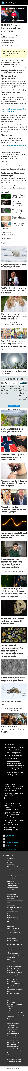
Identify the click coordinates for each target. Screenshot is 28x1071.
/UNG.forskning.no (12, 842)
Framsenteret (10, 881)
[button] (2, 383)
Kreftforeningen (11, 905)
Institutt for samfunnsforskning (15, 900)
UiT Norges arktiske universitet (14, 1035)
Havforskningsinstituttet (13, 887)
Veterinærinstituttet (11, 1057)
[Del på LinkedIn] (7, 238)
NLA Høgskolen (10, 926)
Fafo (8, 873)
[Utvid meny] (26, 2)
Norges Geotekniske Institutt (14, 966)
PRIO (8, 1000)
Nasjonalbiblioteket (11, 938)
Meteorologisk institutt (12, 911)
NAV (8, 913)
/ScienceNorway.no (12, 845)
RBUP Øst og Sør (11, 1002)
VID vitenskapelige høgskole (14, 1059)
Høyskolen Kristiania (12, 898)
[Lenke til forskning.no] (12, 2)
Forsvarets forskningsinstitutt (14, 879)
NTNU (8, 936)
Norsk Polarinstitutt (11, 977)
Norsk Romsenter (11, 981)
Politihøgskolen (10, 998)
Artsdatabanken (11, 864)
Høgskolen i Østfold (12, 892)
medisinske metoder (8, 234)
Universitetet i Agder (12, 1038)
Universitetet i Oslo (11, 1044)
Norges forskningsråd (12, 970)
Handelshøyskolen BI (12, 885)
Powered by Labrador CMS (14, 1068)
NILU (8, 921)
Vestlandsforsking (11, 1055)
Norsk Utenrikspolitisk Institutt (14, 983)
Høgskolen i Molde (11, 890)
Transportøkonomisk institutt (14, 1033)
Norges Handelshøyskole (13, 968)
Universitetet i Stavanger (13, 1046)
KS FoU (8, 903)
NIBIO (8, 915)
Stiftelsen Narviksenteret (13, 1023)
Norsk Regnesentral (12, 979)
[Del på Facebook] (2, 238)
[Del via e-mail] (10, 238)
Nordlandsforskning (12, 964)
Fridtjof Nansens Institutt (13, 883)
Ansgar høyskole (11, 858)
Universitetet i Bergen (12, 1040)
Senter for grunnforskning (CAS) (15, 1013)
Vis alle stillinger (14, 405)
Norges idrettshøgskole (12, 975)
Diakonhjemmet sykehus (13, 867)
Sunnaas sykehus (11, 1025)
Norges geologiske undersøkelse (15, 972)
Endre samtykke (11, 849)
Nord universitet (11, 962)
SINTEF (8, 1010)
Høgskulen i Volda (11, 894)
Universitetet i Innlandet (13, 1042)
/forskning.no (10, 839)
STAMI (8, 1019)
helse (3, 232)
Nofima (8, 959)
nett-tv (9, 232)
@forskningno (10, 836)
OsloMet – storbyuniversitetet (14, 993)
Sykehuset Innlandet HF (13, 1027)
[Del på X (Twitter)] (5, 238)
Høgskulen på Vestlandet (13, 896)
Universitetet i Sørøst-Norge (14, 1049)
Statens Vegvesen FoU (12, 1021)
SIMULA (9, 1008)
